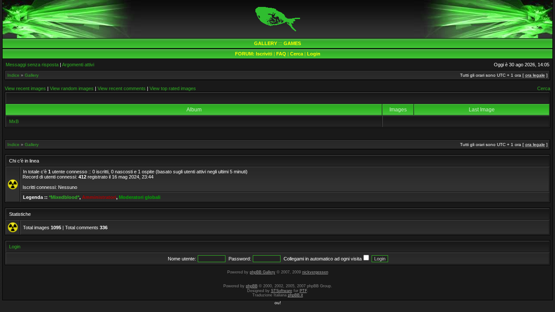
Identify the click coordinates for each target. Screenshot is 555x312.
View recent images (25, 88)
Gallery (32, 75)
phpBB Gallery (262, 272)
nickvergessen (315, 272)
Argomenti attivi (78, 64)
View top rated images (173, 88)
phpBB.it (295, 295)
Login (313, 53)
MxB (14, 121)
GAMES (292, 43)
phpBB (252, 286)
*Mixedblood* (64, 197)
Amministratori (99, 197)
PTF (303, 291)
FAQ (281, 53)
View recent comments (122, 88)
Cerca (296, 53)
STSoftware (281, 291)
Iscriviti (264, 53)
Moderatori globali (139, 197)
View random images (72, 88)
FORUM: (245, 53)
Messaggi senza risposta (32, 64)
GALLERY (265, 43)
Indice (13, 75)
